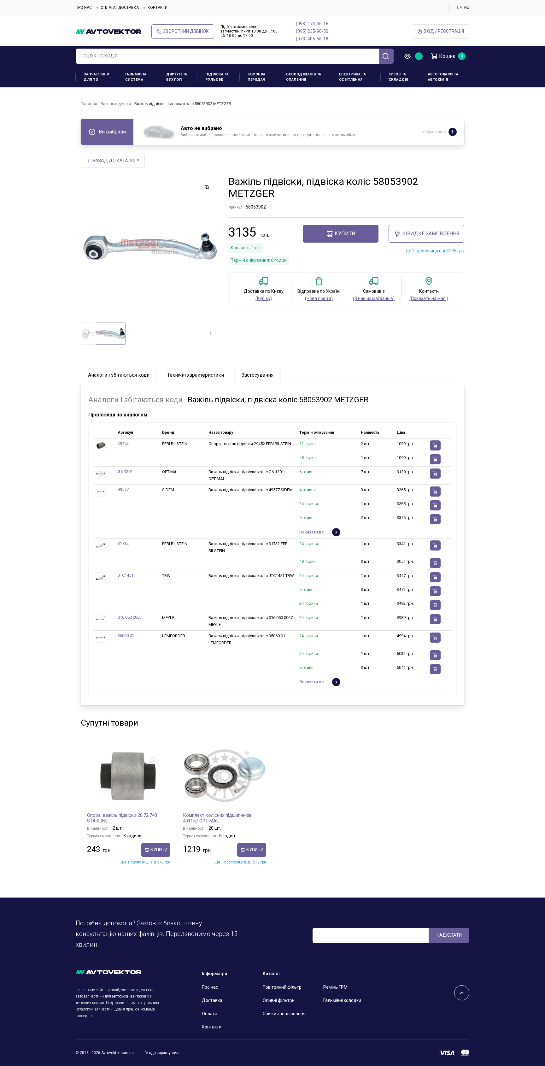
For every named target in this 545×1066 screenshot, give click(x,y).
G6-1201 (125, 471)
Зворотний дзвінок (186, 31)
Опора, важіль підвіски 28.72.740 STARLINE (122, 818)
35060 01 (126, 635)
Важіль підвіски (116, 103)
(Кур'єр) (263, 298)
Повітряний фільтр (282, 987)
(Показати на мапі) (428, 298)
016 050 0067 (130, 617)
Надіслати (449, 935)
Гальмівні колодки (342, 1000)
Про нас (84, 7)
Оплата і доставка (120, 7)
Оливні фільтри (279, 1000)
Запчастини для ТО (96, 77)
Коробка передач (257, 77)
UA (459, 7)
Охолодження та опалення (303, 77)
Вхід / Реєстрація (444, 31)
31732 (123, 543)
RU (466, 7)
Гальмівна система (136, 77)
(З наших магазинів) (374, 298)
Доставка (212, 1000)
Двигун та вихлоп (176, 77)
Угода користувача (162, 1053)
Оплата (209, 1013)
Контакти (157, 7)
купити (345, 234)
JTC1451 (125, 575)
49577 (123, 489)
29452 (123, 443)
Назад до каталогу (115, 160)
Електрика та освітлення (352, 77)
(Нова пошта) (319, 298)
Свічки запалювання (284, 1013)
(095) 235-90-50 (312, 31)
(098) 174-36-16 (312, 23)
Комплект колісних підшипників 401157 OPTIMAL (217, 818)
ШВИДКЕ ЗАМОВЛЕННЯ (431, 234)
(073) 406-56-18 (312, 38)
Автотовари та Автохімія (443, 77)
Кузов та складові (398, 77)
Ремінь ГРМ (335, 987)
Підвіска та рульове (217, 77)
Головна (89, 103)
